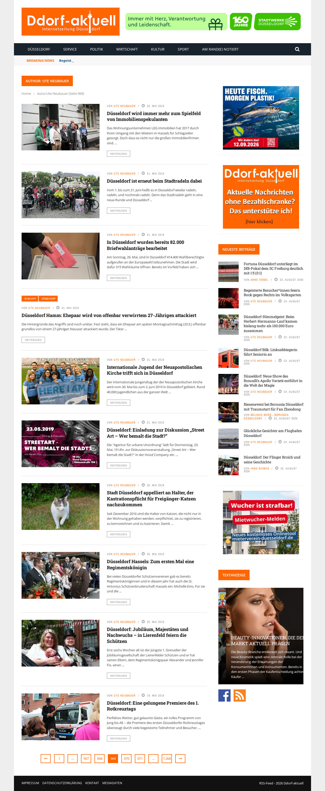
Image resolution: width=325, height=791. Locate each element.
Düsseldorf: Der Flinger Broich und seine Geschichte (272, 459)
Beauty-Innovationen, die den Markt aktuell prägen (260, 640)
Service (70, 49)
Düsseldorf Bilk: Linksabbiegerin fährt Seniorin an (270, 352)
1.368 (167, 758)
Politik (96, 49)
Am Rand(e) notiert (220, 49)
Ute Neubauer (125, 106)
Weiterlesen (118, 153)
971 (140, 758)
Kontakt (92, 783)
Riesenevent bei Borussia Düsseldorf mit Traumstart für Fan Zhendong (273, 406)
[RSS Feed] (240, 695)
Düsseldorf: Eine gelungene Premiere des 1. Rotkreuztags (153, 706)
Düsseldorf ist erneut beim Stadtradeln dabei (154, 181)
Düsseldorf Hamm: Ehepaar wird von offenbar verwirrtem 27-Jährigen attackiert (109, 315)
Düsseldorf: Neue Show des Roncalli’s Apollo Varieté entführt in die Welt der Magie (273, 381)
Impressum (30, 783)
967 (86, 758)
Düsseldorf (39, 49)
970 (126, 758)
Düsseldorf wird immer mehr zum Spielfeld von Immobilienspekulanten (154, 116)
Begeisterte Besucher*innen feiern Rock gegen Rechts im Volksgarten (272, 292)
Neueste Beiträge (238, 249)
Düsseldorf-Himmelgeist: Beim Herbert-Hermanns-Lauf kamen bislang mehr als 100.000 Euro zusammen (270, 323)
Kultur (158, 49)
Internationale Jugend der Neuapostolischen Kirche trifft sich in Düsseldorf (154, 370)
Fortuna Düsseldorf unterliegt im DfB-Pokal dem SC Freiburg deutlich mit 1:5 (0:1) (273, 268)
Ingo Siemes (260, 468)
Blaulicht (30, 298)
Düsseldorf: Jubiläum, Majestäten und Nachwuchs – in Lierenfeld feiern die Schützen (147, 635)
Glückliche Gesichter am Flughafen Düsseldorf (273, 433)
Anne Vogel (259, 279)
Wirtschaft (127, 49)
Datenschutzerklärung (62, 783)
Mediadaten (112, 783)
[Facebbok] (224, 695)
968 (99, 758)
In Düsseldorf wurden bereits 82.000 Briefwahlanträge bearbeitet (145, 245)
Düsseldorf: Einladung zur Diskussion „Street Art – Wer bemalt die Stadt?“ (155, 433)
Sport (183, 49)
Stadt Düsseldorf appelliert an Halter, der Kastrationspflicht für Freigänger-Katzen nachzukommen (151, 498)
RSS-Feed (266, 783)
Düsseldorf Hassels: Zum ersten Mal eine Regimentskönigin (150, 564)
